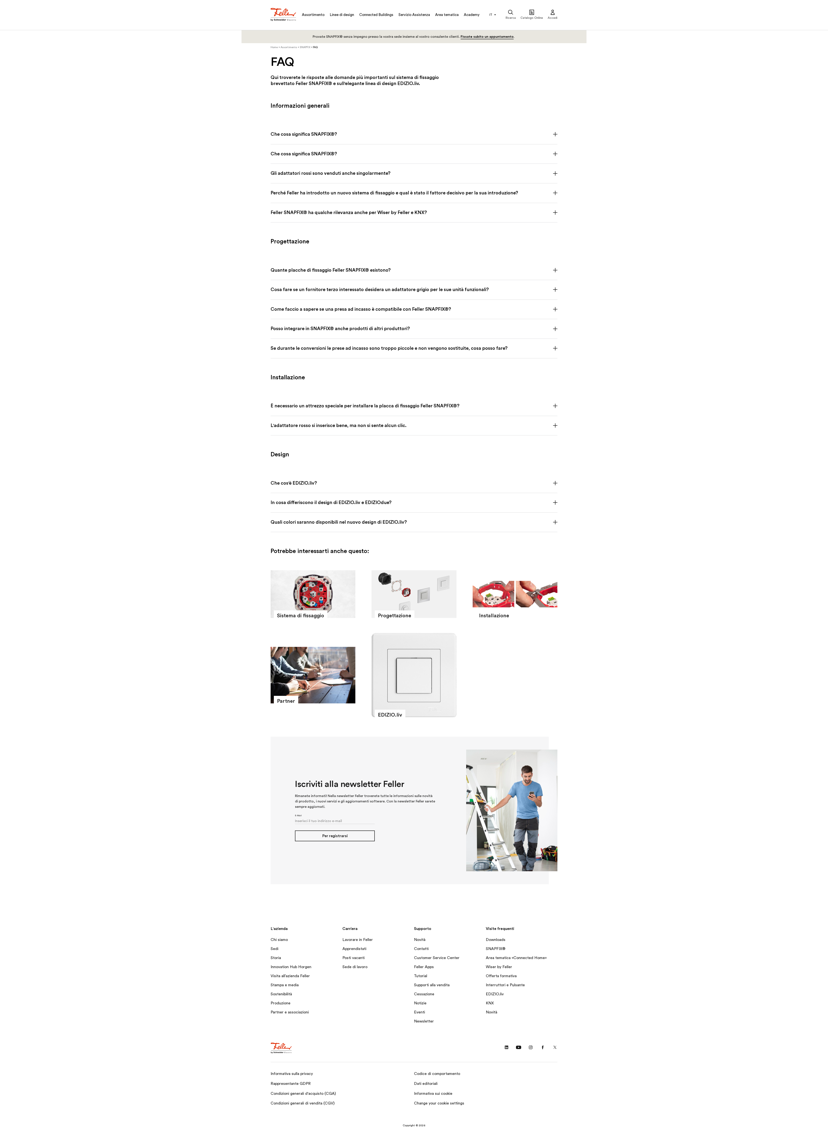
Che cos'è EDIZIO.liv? (294, 483)
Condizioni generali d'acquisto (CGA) (303, 1093)
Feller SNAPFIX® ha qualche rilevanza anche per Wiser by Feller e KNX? (349, 212)
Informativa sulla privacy (292, 1074)
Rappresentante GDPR (291, 1084)
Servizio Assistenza (414, 15)
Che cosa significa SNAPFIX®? (304, 134)
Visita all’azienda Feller (290, 976)
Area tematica (447, 15)
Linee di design (342, 15)
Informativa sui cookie (433, 1093)
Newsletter (424, 1021)
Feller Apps (424, 967)
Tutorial (420, 976)
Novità (419, 940)
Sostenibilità (281, 994)
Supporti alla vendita (432, 985)
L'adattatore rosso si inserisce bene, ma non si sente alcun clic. (338, 425)
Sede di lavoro (354, 967)
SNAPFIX (305, 47)
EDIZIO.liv (495, 994)
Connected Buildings (376, 15)
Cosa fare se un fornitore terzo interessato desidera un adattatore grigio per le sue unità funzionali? (380, 289)
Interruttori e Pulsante (505, 985)
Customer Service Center (436, 958)
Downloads (495, 940)
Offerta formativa (501, 976)
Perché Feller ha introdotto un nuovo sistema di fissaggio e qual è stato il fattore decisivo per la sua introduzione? (394, 193)
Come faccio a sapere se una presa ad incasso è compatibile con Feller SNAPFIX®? (361, 309)
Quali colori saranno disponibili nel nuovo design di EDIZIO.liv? (339, 522)
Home (274, 47)
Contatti (421, 949)
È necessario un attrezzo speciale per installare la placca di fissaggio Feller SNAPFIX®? (365, 405)
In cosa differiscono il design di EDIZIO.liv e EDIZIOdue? (331, 502)
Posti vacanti (353, 958)
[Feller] (283, 15)
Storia (276, 958)
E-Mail (298, 816)
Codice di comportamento (437, 1074)
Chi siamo (279, 940)
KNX (490, 1003)
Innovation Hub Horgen (291, 967)
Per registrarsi (335, 836)
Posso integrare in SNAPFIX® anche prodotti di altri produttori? (340, 328)
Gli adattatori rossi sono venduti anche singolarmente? (330, 173)
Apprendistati (354, 949)
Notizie (420, 1003)
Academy (472, 15)
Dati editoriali (426, 1084)
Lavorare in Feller (357, 940)
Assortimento (313, 15)
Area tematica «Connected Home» (516, 958)
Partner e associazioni (290, 1012)
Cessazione (424, 994)
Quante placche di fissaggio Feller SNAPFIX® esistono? (331, 270)
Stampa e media (285, 985)
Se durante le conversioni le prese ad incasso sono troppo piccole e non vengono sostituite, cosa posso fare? (389, 348)
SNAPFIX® (495, 949)
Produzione (280, 1003)
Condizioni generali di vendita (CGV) (303, 1103)
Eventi (419, 1012)
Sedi (274, 949)
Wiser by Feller (499, 967)
